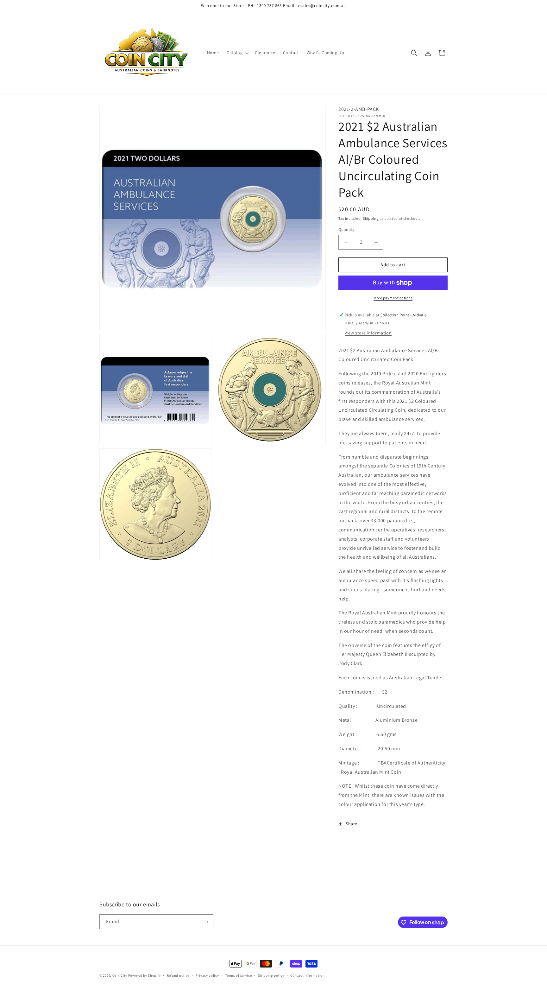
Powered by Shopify (144, 975)
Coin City (119, 975)
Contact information (307, 975)
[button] (237, 52)
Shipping (371, 218)
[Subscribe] (206, 922)
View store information (368, 333)
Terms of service (238, 975)
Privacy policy (207, 975)
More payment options (393, 297)
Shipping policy (271, 975)
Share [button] (351, 824)
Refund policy (178, 975)
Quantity (346, 229)
